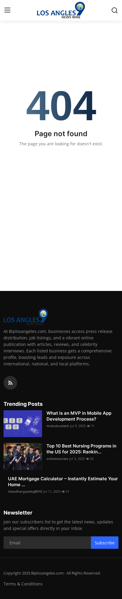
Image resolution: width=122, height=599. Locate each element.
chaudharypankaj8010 (25, 491)
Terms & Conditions (23, 584)
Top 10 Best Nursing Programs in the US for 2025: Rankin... (81, 449)
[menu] (7, 10)
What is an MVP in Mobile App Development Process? (78, 416)
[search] (114, 10)
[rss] (10, 383)
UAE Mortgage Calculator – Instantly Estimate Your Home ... (63, 481)
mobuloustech (57, 426)
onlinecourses (57, 458)
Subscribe (105, 543)
